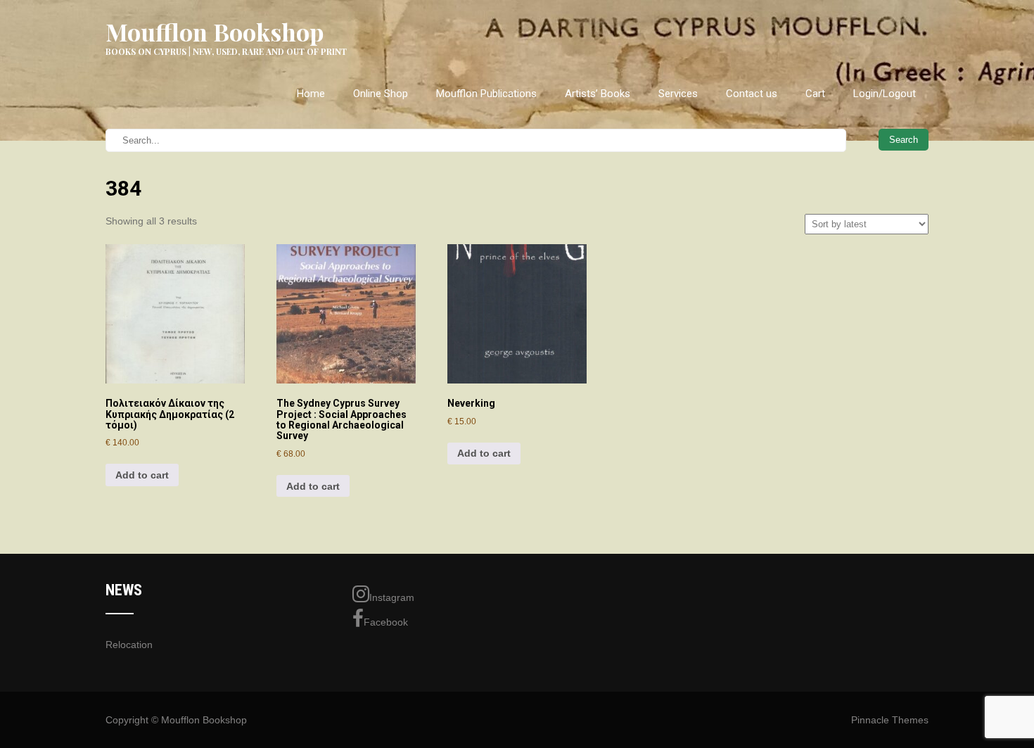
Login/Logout (884, 93)
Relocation (129, 644)
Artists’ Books (597, 93)
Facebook (386, 622)
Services (678, 93)
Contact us (751, 93)
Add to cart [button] (142, 475)
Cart (815, 93)
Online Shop (380, 93)
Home (311, 93)
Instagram (391, 597)
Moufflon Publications (486, 93)
